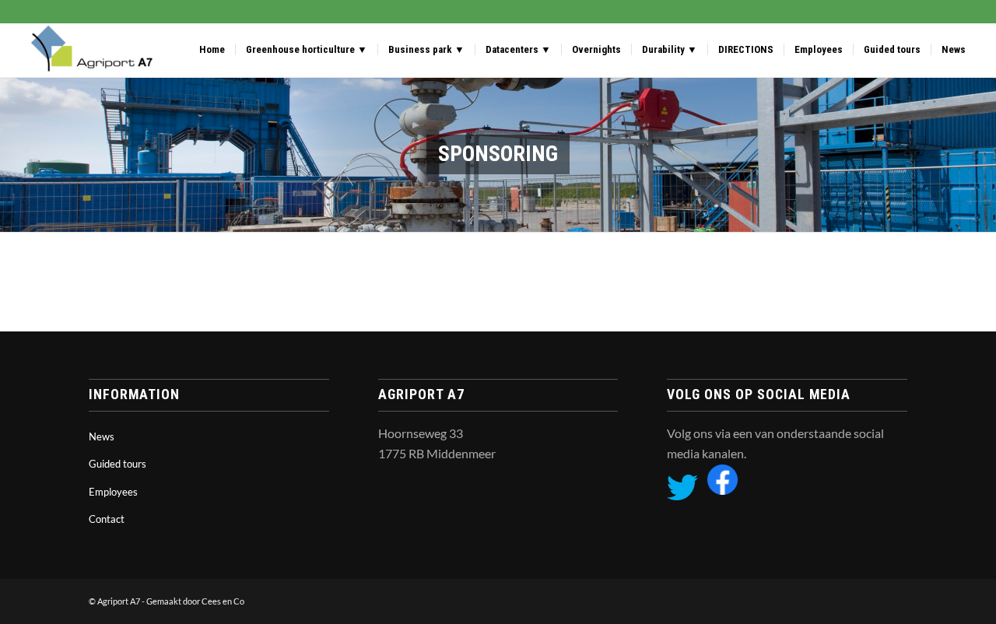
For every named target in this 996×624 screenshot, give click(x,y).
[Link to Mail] (895, 599)
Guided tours (117, 463)
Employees (113, 492)
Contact (106, 519)
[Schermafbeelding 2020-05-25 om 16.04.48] (89, 50)
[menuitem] (212, 50)
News (101, 436)
